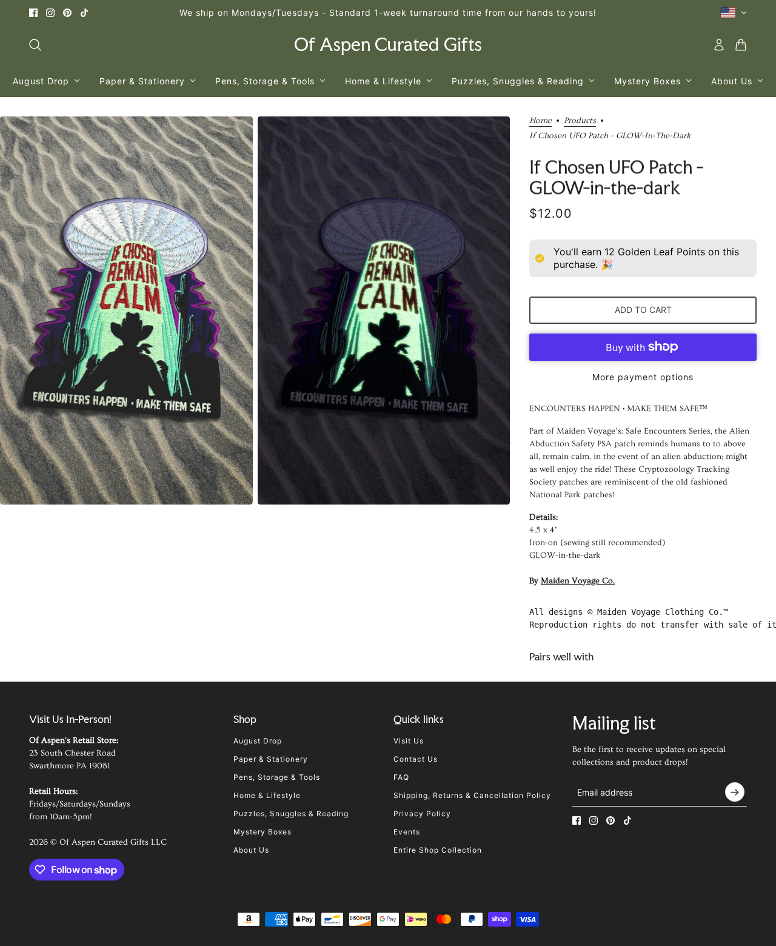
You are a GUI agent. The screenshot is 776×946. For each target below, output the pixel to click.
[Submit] (734, 792)
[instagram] (50, 12)
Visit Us (408, 740)
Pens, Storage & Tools (276, 777)
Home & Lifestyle (267, 795)
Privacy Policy (422, 813)
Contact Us (415, 758)
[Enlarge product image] (126, 310)
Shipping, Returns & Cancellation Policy (472, 795)
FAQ (401, 777)
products (580, 121)
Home (540, 121)
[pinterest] (67, 12)
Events (406, 831)
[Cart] (741, 45)
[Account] (719, 45)
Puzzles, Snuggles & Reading (291, 813)
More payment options (643, 377)
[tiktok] (84, 12)
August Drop (257, 740)
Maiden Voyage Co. (578, 581)
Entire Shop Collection (437, 849)
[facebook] (33, 12)
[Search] (35, 45)
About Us (251, 849)
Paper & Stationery (270, 758)
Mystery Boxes (262, 831)
